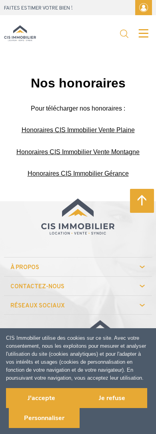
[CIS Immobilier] (20, 34)
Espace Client (143, 7)
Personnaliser (44, 418)
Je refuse (112, 398)
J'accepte (41, 398)
